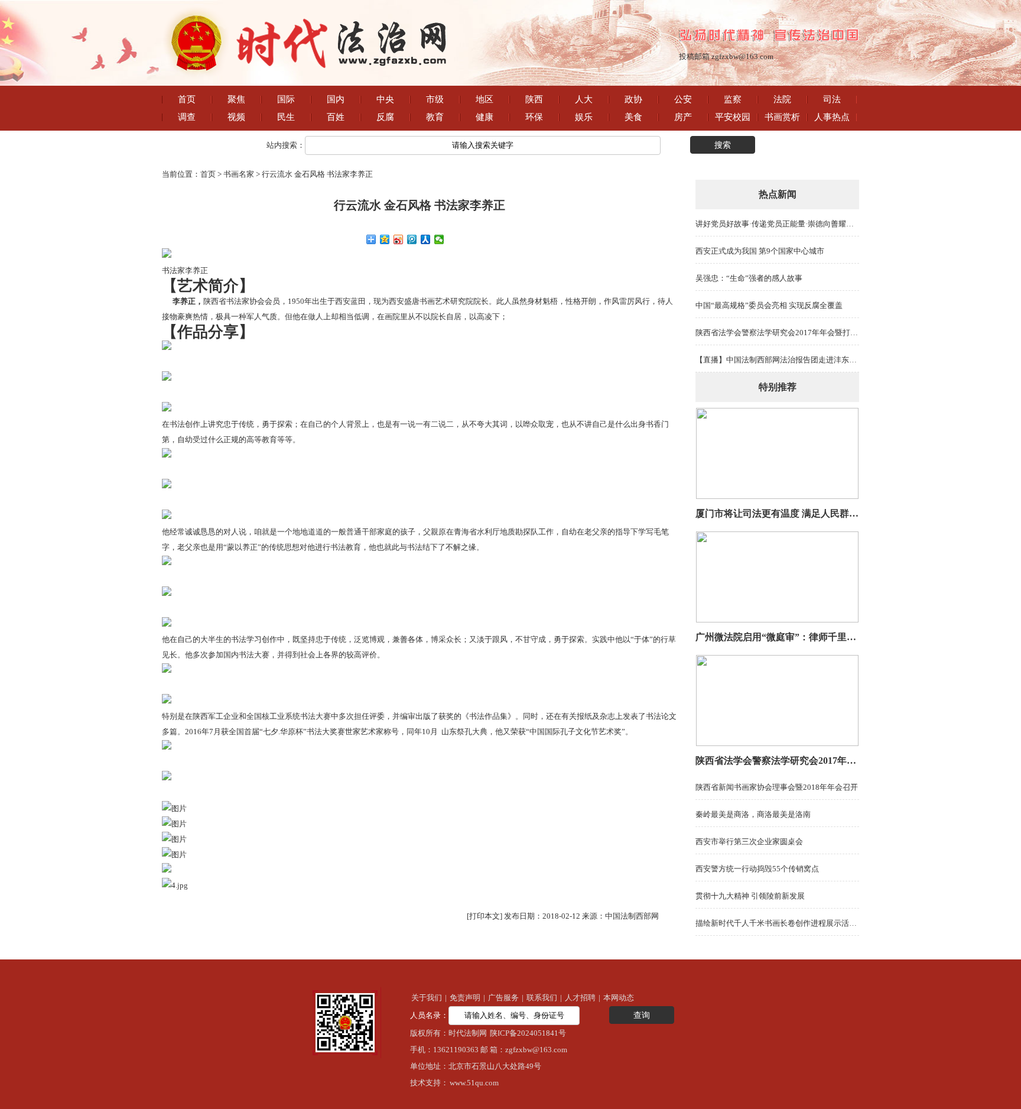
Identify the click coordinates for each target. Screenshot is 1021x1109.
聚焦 (236, 99)
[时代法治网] (311, 77)
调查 (187, 117)
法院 (782, 99)
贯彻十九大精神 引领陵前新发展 (750, 895)
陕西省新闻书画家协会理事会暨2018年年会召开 (776, 787)
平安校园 (732, 117)
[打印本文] (484, 916)
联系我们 (541, 997)
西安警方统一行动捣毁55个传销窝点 (757, 868)
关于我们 (426, 997)
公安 (683, 99)
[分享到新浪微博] (399, 239)
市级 (435, 99)
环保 (534, 117)
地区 (484, 99)
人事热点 (832, 117)
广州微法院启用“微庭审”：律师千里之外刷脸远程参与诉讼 (818, 637)
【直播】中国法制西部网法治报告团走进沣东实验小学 (787, 359)
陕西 (534, 99)
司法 (832, 99)
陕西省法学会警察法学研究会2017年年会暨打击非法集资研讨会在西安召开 (822, 332)
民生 (286, 117)
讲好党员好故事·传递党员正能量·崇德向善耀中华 (778, 223)
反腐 (385, 117)
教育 (435, 117)
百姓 (335, 117)
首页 (187, 99)
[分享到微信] (439, 239)
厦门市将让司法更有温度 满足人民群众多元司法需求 (805, 513)
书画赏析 (782, 117)
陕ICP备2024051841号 (528, 1033)
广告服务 (503, 997)
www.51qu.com (474, 1082)
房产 (683, 117)
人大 (584, 99)
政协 (633, 99)
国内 (335, 99)
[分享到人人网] (426, 239)
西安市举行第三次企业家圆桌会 (749, 841)
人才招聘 (580, 997)
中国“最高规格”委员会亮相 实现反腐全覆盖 (769, 305)
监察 (733, 99)
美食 (633, 117)
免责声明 (465, 997)
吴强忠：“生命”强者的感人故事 (748, 278)
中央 (385, 99)
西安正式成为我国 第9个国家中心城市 (759, 251)
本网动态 (618, 997)
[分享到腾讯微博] (412, 239)
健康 (484, 117)
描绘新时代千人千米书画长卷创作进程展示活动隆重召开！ (795, 923)
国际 (286, 99)
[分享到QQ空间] (385, 239)
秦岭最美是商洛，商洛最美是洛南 (753, 814)
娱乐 (584, 117)
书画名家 (238, 174)
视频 (236, 117)
